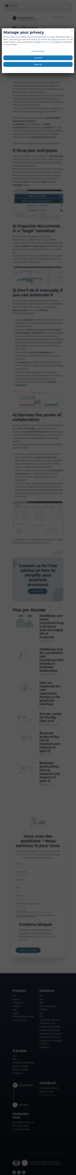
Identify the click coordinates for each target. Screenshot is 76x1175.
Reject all (38, 64)
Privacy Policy (49, 42)
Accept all (38, 58)
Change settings (38, 51)
